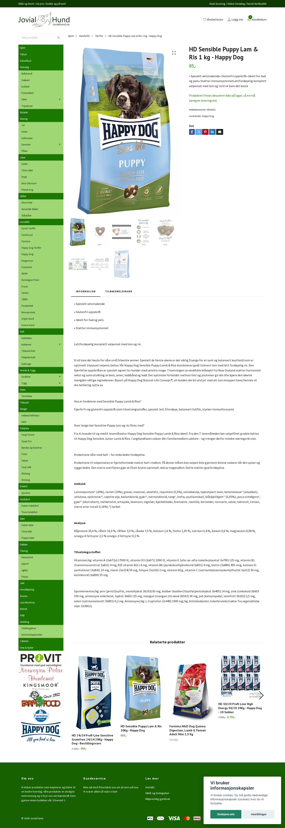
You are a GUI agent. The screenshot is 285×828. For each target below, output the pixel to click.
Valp (22, 615)
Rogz (24, 176)
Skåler (23, 196)
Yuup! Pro (27, 441)
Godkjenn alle (226, 814)
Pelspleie (24, 428)
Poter (24, 454)
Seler (22, 518)
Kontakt (150, 787)
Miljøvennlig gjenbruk (157, 799)
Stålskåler (26, 215)
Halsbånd (25, 499)
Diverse (23, 596)
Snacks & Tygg (27, 370)
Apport (25, 563)
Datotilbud (25, 60)
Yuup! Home (28, 434)
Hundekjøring (27, 589)
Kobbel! (25, 86)
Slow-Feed (27, 202)
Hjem (22, 47)
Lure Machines (27, 602)
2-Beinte (24, 641)
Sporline (26, 492)
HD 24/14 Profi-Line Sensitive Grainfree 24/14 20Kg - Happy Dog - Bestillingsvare (92, 739)
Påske (24, 150)
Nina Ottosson (29, 183)
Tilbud (23, 54)
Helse (22, 389)
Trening (24, 550)
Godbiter (26, 376)
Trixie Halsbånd (29, 512)
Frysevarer (27, 267)
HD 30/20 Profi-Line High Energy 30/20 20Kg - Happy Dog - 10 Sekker (240, 708)
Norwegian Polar (30, 279)
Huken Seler (28, 525)
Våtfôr (25, 299)
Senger (23, 408)
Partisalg (24, 67)
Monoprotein (28, 312)
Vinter (25, 131)
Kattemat (26, 344)
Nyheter (24, 112)
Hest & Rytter (26, 647)
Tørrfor (25, 292)
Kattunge (26, 363)
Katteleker (27, 338)
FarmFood (27, 234)
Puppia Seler (28, 537)
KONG (25, 163)
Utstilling (24, 621)
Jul (23, 125)
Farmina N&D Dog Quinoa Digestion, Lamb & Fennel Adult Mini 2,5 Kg (187, 730)
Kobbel (23, 486)
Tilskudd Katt (28, 350)
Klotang (26, 473)
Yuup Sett (26, 467)
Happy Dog (27, 254)
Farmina (26, 241)
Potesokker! (28, 92)
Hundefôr (25, 221)
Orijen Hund (28, 318)
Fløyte (25, 576)
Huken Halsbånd (30, 505)
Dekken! (26, 80)
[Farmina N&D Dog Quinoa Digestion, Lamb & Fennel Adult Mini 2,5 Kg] (191, 687)
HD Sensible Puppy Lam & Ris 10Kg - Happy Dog (141, 728)
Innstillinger (259, 814)
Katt (22, 331)
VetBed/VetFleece (30, 415)
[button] (261, 695)
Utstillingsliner (29, 628)
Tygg (24, 383)
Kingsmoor (27, 260)
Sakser (25, 460)
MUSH (25, 273)
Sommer (26, 144)
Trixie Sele (27, 531)
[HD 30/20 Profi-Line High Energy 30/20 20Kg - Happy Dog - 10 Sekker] (240, 676)
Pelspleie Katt (28, 357)
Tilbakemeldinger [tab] (118, 291)
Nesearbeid (27, 557)
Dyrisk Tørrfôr (28, 228)
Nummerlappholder (32, 634)
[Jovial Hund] (43, 20)
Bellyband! (27, 73)
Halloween (27, 138)
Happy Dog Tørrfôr (31, 247)
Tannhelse (27, 396)
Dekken (24, 544)
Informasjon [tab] (86, 291)
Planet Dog (27, 189)
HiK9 (24, 421)
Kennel (23, 608)
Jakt (22, 583)
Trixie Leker (27, 170)
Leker (22, 157)
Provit (25, 286)
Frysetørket (27, 305)
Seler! (24, 99)
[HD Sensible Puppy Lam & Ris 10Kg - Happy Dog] (143, 687)
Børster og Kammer (32, 447)
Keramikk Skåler (30, 209)
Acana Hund (28, 325)
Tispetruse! (27, 105)
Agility (25, 570)
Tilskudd (24, 402)
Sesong (24, 118)
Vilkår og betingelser (157, 793)
